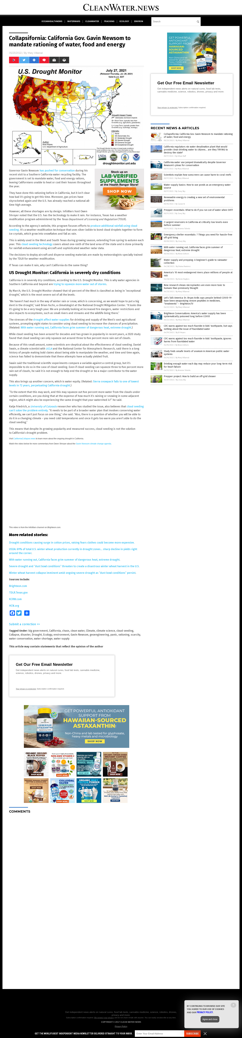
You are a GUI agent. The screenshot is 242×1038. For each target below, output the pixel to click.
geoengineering (99, 634)
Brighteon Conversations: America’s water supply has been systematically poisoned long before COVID (195, 315)
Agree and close (209, 1019)
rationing (123, 634)
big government (38, 630)
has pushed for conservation (57, 170)
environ (138, 21)
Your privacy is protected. (26, 689)
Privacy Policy (121, 1026)
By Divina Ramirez (183, 266)
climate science (105, 630)
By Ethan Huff (180, 156)
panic (113, 634)
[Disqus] (76, 857)
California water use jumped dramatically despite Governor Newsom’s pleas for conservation (195, 164)
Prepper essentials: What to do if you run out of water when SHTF (198, 210)
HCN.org (14, 605)
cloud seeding (124, 630)
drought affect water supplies (51, 319)
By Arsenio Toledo (182, 229)
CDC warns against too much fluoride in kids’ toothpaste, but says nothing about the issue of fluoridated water (198, 327)
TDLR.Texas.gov (18, 592)
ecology (124, 21)
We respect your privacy (104, 1018)
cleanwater (92, 21)
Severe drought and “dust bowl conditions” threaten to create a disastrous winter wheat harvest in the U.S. (74, 566)
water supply (61, 638)
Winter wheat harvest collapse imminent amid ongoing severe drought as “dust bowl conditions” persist (72, 572)
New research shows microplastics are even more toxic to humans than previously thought (194, 287)
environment (61, 634)
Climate (90, 630)
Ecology (47, 634)
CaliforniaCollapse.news (24, 438)
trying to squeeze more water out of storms (80, 284)
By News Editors (182, 254)
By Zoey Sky (180, 191)
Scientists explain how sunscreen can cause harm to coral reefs (197, 174)
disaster (25, 634)
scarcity (135, 634)
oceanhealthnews (51, 21)
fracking (109, 21)
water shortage (43, 638)
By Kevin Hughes (182, 279)
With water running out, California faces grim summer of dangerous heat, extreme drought (76, 327)
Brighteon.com (18, 586)
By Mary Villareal (182, 140)
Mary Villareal (35, 52)
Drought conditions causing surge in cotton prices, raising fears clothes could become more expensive (71, 542)
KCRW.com (15, 599)
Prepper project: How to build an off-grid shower (190, 376)
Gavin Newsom (79, 634)
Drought (37, 634)
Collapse (14, 634)
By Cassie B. (180, 204)
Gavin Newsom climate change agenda (93, 444)
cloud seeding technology (37, 244)
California (55, 630)
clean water (78, 630)
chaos (65, 630)
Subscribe (192, 1033)
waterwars (73, 21)
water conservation (21, 638)
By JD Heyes (180, 332)
